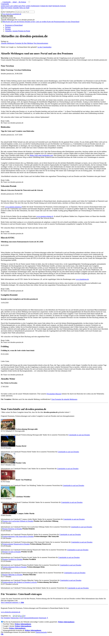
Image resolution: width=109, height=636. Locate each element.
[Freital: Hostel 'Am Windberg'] (8, 480)
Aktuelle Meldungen (8, 43)
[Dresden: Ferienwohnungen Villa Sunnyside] (17, 536)
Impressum (42, 618)
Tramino (6, 628)
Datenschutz (15, 618)
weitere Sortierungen (33, 6)
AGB (21, 618)
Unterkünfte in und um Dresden (79, 435)
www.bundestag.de (82, 279)
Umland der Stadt (46, 6)
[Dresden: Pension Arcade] (11, 552)
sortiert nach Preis (19, 6)
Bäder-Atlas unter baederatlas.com (41, 155)
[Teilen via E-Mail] (24, 616)
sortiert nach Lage (7, 6)
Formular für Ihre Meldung (24, 43)
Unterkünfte (6, 2)
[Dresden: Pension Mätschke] (12, 575)
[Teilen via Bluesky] (16, 616)
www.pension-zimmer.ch (44, 216)
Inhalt (14, 2)
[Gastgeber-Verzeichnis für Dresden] (11, 14)
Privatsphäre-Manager (54, 394)
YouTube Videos (8, 624)
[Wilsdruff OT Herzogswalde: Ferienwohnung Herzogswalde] (8, 429)
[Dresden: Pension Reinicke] (11, 529)
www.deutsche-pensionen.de (10, 612)
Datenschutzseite (41, 632)
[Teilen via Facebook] (14, 616)
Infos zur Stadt (24, 8)
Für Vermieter (5, 618)
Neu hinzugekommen (41, 43)
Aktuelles (16, 8)
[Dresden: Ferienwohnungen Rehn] (14, 567)
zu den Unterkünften (44, 47)
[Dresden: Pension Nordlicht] (11, 559)
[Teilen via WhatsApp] (20, 616)
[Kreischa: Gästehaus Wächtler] (8, 497)
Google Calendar (8, 626)
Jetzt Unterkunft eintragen (12, 602)
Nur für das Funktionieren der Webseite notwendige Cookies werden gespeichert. (30, 622)
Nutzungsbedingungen (31, 618)
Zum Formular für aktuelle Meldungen (64, 399)
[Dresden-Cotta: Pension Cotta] (8, 463)
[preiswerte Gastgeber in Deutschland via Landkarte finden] (40, 21)
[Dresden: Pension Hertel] (8, 446)
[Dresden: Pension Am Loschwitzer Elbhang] (17, 521)
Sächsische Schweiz (59, 6)
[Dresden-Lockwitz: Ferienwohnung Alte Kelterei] (19, 582)
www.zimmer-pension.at (13, 207)
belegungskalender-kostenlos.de (13, 630)
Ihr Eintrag (21, 2)
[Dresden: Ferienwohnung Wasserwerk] (15, 544)
